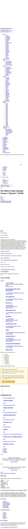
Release (7, 75)
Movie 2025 (5, 506)
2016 (7, 115)
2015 (7, 116)
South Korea (3, 201)
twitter (4, 449)
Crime (7, 41)
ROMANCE (5, 141)
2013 (7, 118)
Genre (4, 34)
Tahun (4, 102)
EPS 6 (4, 172)
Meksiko (7, 94)
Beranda (5, 501)
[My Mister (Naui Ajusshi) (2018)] (8, 269)
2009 (7, 123)
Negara (4, 76)
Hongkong (8, 83)
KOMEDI (5, 139)
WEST (4, 146)
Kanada (7, 90)
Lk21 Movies (8, 61)
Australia (7, 78)
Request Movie (9, 130)
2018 (7, 112)
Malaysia (7, 92)
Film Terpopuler (9, 64)
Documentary (8, 42)
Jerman (7, 82)
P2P (4, 179)
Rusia (7, 97)
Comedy (7, 40)
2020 (7, 110)
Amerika (7, 77)
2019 (7, 111)
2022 (7, 108)
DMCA (7, 133)
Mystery (7, 50)
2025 (7, 104)
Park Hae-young (8, 253)
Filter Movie (3, 487)
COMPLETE (6, 148)
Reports (4, 168)
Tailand (7, 99)
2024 (7, 105)
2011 (7, 121)
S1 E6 (4, 473)
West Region (8, 71)
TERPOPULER (6, 152)
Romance (8, 51)
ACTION (5, 137)
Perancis (7, 81)
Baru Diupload (9, 68)
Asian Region (8, 73)
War (6, 56)
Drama (7, 43)
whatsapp (5, 452)
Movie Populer (6, 505)
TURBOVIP (5, 180)
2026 (7, 103)
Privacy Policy (9, 132)
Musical (7, 49)
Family (7, 44)
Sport (7, 54)
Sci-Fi (7, 53)
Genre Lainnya (6, 58)
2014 (7, 117)
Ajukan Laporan (14, 470)
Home (2, 473)
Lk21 (4, 60)
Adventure (8, 36)
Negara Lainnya (6, 101)
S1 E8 (11, 473)
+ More (4, 128)
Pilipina (7, 95)
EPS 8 (4, 175)
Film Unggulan (9, 62)
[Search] (13, 32)
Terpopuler (8, 67)
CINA (4, 143)
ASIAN (4, 145)
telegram (5, 451)
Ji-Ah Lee (20, 255)
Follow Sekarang (14, 461)
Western (7, 57)
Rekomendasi (8, 129)
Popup (4, 170)
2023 (7, 106)
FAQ (7, 135)
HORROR (5, 138)
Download (8, 473)
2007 (7, 125)
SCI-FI (4, 140)
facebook (5, 448)
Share (8, 202)
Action (7, 35)
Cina (7, 80)
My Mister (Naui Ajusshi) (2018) (10, 260)
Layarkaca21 (6, 527)
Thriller (7, 55)
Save (10, 202)
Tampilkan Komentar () (8, 381)
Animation (8, 37)
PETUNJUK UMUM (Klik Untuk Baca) (10, 273)
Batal (8, 487)
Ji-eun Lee (15, 255)
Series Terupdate (6, 503)
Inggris (7, 87)
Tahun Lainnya (6, 126)
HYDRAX (5, 183)
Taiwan (7, 98)
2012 (7, 119)
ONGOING (5, 147)
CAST (4, 181)
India (7, 85)
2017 (7, 113)
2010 (7, 122)
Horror (7, 48)
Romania (7, 96)
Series (4, 66)
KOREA (5, 144)
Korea (7, 91)
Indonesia (8, 84)
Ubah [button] (7, 237)
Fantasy (7, 46)
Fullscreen (5, 167)
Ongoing (7, 69)
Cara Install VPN (9, 131)
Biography (8, 39)
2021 (7, 109)
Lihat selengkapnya (4, 271)
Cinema (4, 169)
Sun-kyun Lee (9, 255)
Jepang (7, 89)
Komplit (7, 70)
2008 (7, 124)
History (7, 47)
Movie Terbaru (6, 502)
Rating (7, 74)
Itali (6, 88)
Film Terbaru (8, 63)
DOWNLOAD (4, 202)
